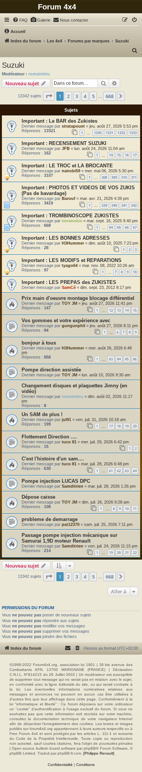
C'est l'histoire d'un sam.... (53, 459)
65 (119, 227)
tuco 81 (69, 442)
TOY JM (69, 303)
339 (104, 205)
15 (119, 155)
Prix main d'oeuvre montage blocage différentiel (78, 298)
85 (127, 359)
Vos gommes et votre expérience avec (66, 320)
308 (104, 177)
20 (135, 426)
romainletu (39, 74)
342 (134, 205)
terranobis (72, 220)
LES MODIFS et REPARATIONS (85, 260)
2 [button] (68, 96)
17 (135, 155)
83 (111, 359)
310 (124, 177)
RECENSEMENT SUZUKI (77, 143)
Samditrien (72, 486)
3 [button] (76, 96)
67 (135, 227)
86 (135, 359)
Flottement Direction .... (49, 437)
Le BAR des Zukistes (73, 121)
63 (127, 470)
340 (114, 205)
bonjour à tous (39, 343)
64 (111, 227)
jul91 (66, 419)
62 (119, 470)
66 (127, 227)
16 (127, 155)
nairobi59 (71, 170)
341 (124, 205)
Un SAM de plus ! (42, 414)
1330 (97, 132)
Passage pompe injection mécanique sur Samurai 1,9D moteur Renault (69, 538)
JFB (66, 148)
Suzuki (13, 65)
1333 (133, 132)
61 (111, 470)
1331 (109, 132)
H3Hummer (73, 243)
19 (127, 426)
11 (135, 508)
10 (135, 272)
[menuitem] (20, 20)
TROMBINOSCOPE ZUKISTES (84, 215)
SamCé (69, 287)
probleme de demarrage (50, 519)
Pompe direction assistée (51, 370)
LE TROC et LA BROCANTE (81, 165)
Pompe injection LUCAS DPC (56, 481)
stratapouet (73, 126)
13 (119, 310)
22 (135, 552)
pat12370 (71, 524)
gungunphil (73, 325)
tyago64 (70, 265)
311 (134, 177)
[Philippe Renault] (98, 753)
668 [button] (110, 96)
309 (114, 177)
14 (111, 155)
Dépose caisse (38, 497)
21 (127, 552)
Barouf (68, 198)
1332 (121, 132)
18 (119, 426)
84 (119, 359)
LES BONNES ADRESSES (79, 238)
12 (111, 310)
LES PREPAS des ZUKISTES (82, 282)
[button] (49, 96)
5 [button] (93, 96)
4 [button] (85, 96)
